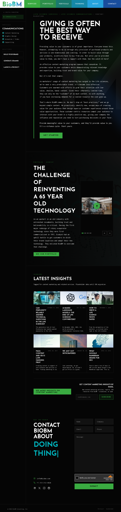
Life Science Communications (77, 14)
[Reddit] (49, 488)
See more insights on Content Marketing (48, 391)
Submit (94, 486)
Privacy (101, 509)
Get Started (51, 135)
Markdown (109, 509)
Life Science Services (46, 14)
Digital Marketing (12, 12)
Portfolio (48, 4)
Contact (112, 4)
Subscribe (106, 397)
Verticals (64, 4)
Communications (10, 16)
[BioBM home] (12, 3)
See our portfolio (46, 254)
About (95, 4)
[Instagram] (44, 488)
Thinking (79, 4)
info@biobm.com (43, 479)
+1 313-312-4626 (44, 483)
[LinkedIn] (35, 488)
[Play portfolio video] (97, 206)
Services (32, 4)
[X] (39, 488)
